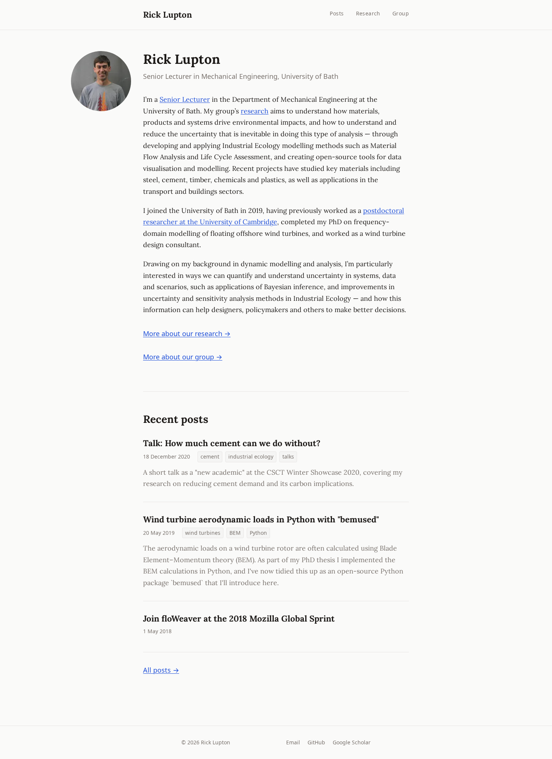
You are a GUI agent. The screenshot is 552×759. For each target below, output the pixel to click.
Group (400, 13)
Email (293, 742)
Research (368, 13)
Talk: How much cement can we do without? (231, 443)
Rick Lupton (167, 14)
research (254, 111)
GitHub (316, 742)
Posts (337, 13)
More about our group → (182, 356)
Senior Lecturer (185, 99)
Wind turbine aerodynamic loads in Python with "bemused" (261, 519)
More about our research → (187, 333)
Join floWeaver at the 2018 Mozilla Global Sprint (239, 618)
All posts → (161, 669)
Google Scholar (352, 742)
